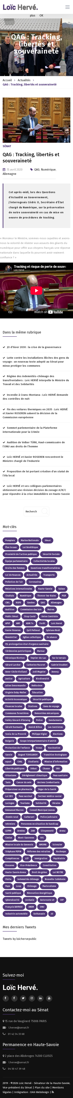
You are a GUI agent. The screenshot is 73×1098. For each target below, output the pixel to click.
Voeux (39, 748)
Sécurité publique (42, 699)
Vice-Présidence (28, 865)
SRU (58, 768)
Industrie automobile (16, 914)
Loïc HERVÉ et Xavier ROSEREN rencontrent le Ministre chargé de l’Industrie (33, 459)
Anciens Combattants (48, 782)
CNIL (7, 602)
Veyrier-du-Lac (38, 658)
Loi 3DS (9, 796)
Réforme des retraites (38, 851)
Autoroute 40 (47, 900)
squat (8, 761)
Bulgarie (9, 741)
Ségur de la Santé (47, 789)
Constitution (49, 865)
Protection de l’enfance (17, 748)
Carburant (29, 817)
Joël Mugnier (39, 672)
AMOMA (42, 844)
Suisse (61, 589)
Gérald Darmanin (14, 727)
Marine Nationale (30, 540)
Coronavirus (35, 582)
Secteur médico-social (49, 796)
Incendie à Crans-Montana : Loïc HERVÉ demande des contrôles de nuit (35, 397)
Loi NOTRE (58, 872)
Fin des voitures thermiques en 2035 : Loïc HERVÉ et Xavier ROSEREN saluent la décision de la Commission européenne (35, 413)
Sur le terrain (59, 658)
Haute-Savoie (45, 589)
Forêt (42, 623)
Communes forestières (17, 713)
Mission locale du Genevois (19, 844)
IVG (42, 837)
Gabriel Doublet (59, 665)
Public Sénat (11, 616)
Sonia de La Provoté (15, 734)
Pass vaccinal (25, 796)
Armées (21, 831)
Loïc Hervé (56, 623)
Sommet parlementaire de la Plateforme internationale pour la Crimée (30, 429)
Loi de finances (13, 575)
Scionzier (57, 844)
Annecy (55, 672)
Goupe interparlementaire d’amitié (38, 741)
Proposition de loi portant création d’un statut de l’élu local (36, 473)
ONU (42, 907)
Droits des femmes (15, 568)
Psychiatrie (59, 858)
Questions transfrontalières (45, 568)
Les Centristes (55, 727)
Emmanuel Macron (14, 810)
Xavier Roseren (13, 630)
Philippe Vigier (39, 734)
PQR (64, 595)
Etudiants (33, 761)
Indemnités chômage (28, 879)
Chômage (31, 886)
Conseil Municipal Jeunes (42, 810)
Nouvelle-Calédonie (55, 879)
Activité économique (16, 699)
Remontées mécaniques (47, 713)
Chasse (46, 768)
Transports (49, 575)
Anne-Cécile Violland (16, 672)
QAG (37, 169)
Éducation (37, 692)
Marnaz (41, 651)
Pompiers (10, 540)
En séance (52, 637)
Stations (32, 706)
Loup (18, 886)
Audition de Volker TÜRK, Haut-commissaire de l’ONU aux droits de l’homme (34, 444)
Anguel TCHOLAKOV (28, 755)
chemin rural (11, 817)
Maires (50, 609)
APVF (7, 623)
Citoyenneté (47, 831)
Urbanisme (10, 775)
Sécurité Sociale (51, 554)
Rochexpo (61, 851)
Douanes (9, 865)
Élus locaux (11, 547)
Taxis (7, 782)
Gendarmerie (55, 720)
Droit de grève (39, 872)
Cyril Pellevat (33, 630)
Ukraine (56, 803)
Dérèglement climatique (34, 775)
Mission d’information (55, 761)
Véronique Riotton (15, 658)
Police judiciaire (48, 817)
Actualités (24, 80)
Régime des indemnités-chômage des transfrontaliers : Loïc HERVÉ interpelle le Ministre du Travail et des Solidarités (36, 380)
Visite (8, 879)
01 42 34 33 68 (15, 1034)
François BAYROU (14, 907)
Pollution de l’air (14, 582)
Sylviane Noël (53, 630)
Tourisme (25, 803)
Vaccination (54, 748)
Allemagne (9, 174)
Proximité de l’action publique (21, 554)
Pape (7, 886)
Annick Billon (35, 727)
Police (39, 720)
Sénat (48, 540)
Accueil (7, 80)
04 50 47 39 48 (16, 1068)
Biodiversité (42, 678)
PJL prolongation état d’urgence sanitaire (26, 644)
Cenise (8, 837)
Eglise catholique (32, 637)
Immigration (41, 858)
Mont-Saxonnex (26, 837)
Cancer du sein (23, 782)
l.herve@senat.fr (18, 1027)
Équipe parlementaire (16, 561)
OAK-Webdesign (40, 1092)
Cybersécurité (12, 900)
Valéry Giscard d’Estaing (17, 720)
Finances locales (13, 706)
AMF (18, 623)
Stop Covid (29, 616)
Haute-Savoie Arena (15, 872)
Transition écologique (55, 755)
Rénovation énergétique (39, 893)
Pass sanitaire (60, 775)
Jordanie (29, 900)
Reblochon (37, 685)
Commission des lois (30, 609)
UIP (62, 900)
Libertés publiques (14, 768)
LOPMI (8, 831)
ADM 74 (29, 623)
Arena (62, 831)
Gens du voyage (51, 706)
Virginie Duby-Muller (15, 692)
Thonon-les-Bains (46, 595)
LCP (27, 858)
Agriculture (24, 678)
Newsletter (11, 637)
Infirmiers (10, 824)
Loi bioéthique (30, 547)
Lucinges (9, 803)
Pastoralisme (49, 886)
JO (52, 914)
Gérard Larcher (13, 665)
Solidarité (41, 803)
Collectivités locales (44, 561)
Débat (33, 768)
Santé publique (13, 893)
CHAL (19, 761)
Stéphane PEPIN (13, 851)
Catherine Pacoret (36, 665)
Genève (31, 602)
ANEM (31, 907)
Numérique (48, 169)
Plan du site (42, 1087)
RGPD (18, 602)
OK (41, 15)
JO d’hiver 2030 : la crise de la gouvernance (34, 347)
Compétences (12, 858)
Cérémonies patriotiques (18, 651)
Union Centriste (49, 616)
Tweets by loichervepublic (19, 939)
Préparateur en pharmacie (18, 789)
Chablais (9, 595)
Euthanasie (39, 914)
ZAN (33, 831)
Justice (8, 678)
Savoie (8, 755)
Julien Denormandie (15, 685)
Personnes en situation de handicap (39, 824)
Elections (58, 734)
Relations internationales (18, 589)
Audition (9, 609)
